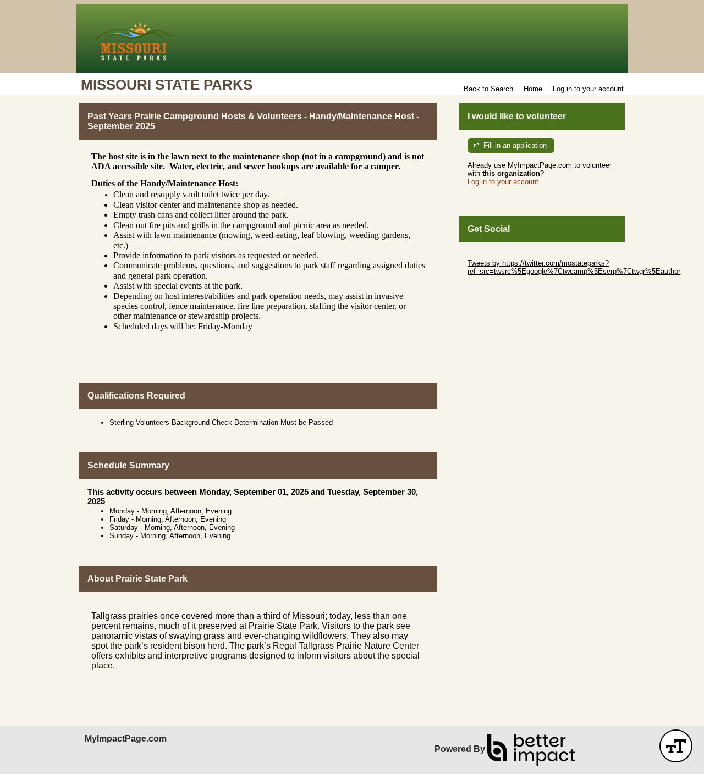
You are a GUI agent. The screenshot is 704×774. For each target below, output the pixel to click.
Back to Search (488, 89)
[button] (675, 745)
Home (533, 89)
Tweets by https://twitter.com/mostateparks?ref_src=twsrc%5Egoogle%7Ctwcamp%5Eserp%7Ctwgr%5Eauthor (574, 267)
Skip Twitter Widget (498, 255)
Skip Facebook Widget (504, 288)
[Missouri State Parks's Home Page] (352, 38)
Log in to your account (588, 89)
